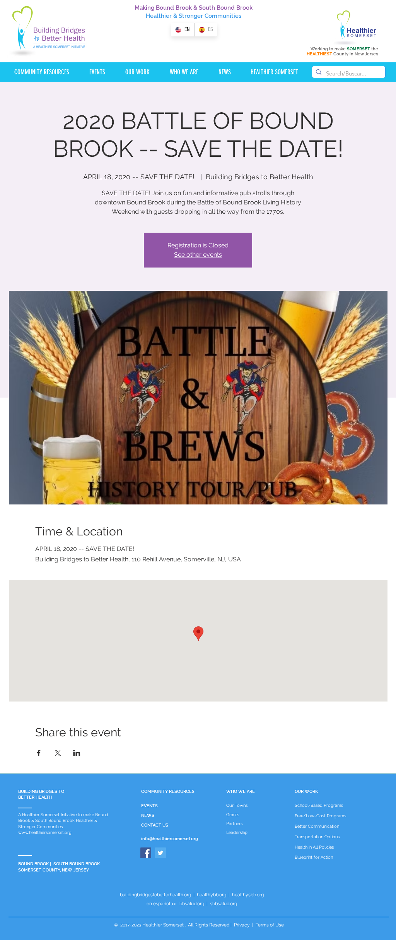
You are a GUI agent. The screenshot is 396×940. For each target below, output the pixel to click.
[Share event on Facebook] (39, 753)
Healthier (159, 15)
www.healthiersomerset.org (45, 832)
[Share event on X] (57, 753)
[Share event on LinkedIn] (76, 753)
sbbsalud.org (223, 903)
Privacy (242, 925)
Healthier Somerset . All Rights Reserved (185, 925)
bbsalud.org (191, 903)
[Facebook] (145, 852)
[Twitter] (160, 852)
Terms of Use (269, 925)
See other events (198, 254)
